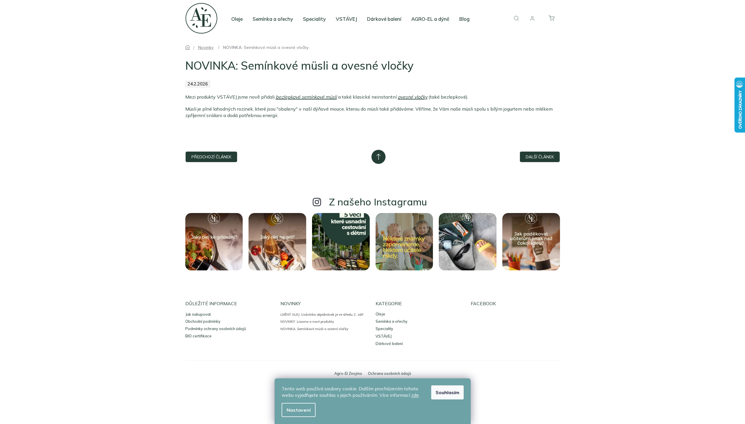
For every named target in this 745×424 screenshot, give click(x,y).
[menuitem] (237, 19)
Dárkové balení (389, 343)
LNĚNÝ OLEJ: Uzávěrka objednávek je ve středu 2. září (321, 315)
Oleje (380, 314)
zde (415, 395)
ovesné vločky (412, 97)
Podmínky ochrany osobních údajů (215, 328)
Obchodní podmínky (202, 321)
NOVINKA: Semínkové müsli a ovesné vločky (314, 329)
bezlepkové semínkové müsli (306, 97)
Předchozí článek (211, 156)
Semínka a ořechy (391, 321)
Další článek (540, 156)
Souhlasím (447, 392)
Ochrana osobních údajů (389, 373)
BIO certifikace (198, 336)
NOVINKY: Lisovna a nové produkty (307, 322)
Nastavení (299, 410)
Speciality (384, 329)
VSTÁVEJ (384, 336)
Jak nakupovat (198, 314)
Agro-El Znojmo (348, 373)
